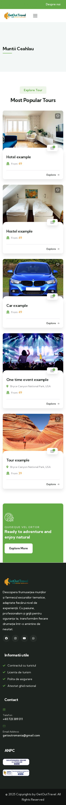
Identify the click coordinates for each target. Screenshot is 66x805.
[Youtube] (24, 638)
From (14, 163)
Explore (51, 174)
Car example (17, 305)
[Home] (15, 15)
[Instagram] (15, 638)
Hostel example (19, 231)
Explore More (18, 548)
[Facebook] (6, 638)
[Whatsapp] (33, 638)
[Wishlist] (57, 116)
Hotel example (18, 157)
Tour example (17, 460)
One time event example (27, 379)
